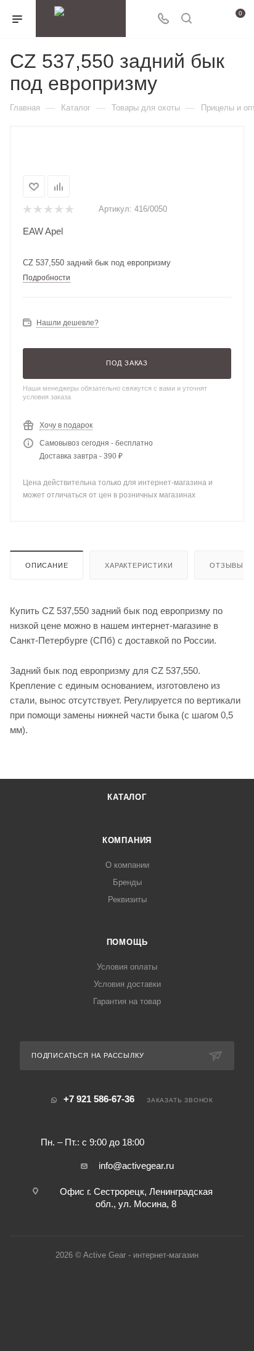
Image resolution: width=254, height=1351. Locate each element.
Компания (127, 840)
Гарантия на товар (127, 1001)
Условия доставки (127, 984)
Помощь (127, 942)
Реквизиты (127, 899)
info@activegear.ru (136, 1165)
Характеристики (139, 565)
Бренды (127, 882)
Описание (46, 565)
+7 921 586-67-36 (98, 1099)
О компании (127, 865)
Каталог (127, 797)
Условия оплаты (127, 966)
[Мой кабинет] (209, 19)
